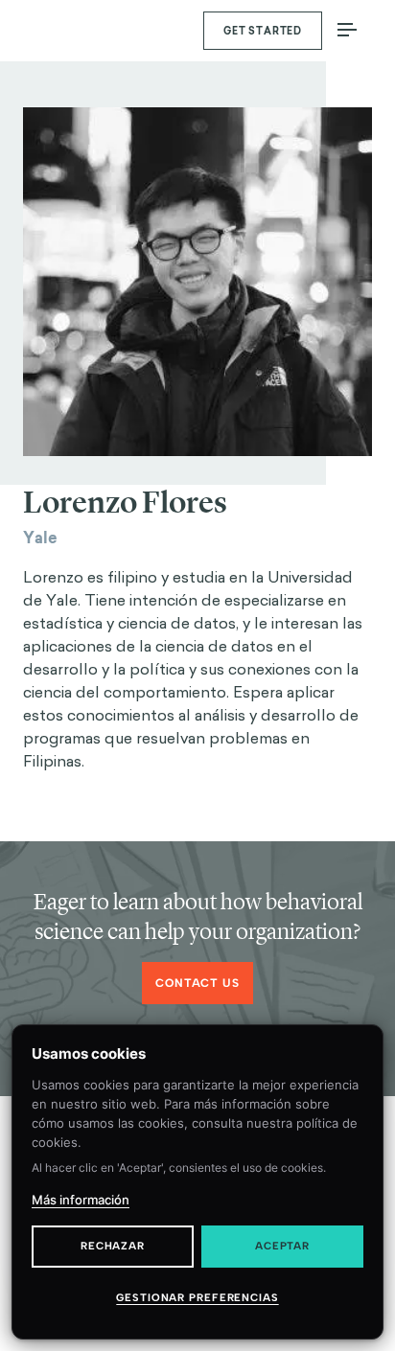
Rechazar (113, 1246)
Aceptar (282, 1246)
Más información (80, 1199)
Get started (262, 31)
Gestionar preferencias (197, 1298)
